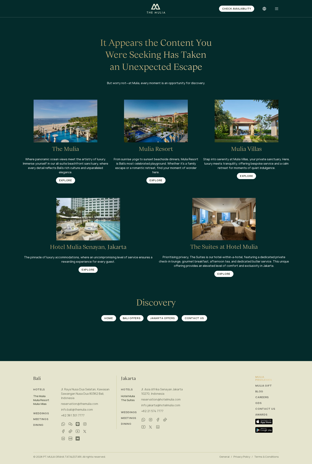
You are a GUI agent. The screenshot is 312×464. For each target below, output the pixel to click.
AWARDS (261, 414)
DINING (38, 424)
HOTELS (39, 389)
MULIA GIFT (263, 385)
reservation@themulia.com (79, 404)
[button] (276, 9)
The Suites (128, 400)
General (224, 456)
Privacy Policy (241, 456)
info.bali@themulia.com (77, 410)
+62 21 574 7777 (152, 411)
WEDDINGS (41, 413)
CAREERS (262, 397)
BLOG (259, 391)
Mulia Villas (40, 404)
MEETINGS (41, 419)
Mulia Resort (41, 400)
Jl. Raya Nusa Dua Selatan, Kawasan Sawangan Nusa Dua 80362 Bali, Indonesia (85, 393)
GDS (258, 403)
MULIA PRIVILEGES (263, 378)
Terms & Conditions (266, 456)
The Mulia (39, 396)
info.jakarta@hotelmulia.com (160, 405)
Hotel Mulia (128, 396)
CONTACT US (265, 408)
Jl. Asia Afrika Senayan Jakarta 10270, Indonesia (162, 391)
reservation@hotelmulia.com (161, 399)
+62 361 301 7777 (72, 415)
